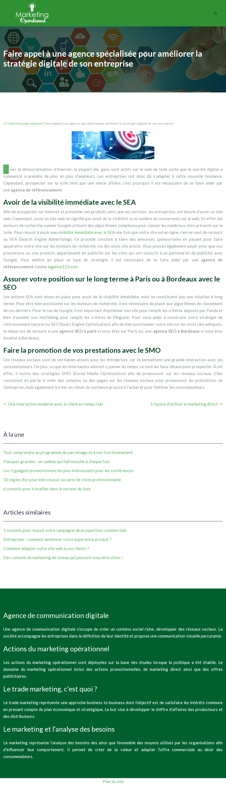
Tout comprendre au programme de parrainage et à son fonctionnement (68, 452)
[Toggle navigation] (215, 13)
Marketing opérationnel (25, 123)
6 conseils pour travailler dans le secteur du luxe (47, 488)
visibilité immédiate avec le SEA (86, 232)
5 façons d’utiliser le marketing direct (184, 403)
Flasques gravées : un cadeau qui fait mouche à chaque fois (56, 461)
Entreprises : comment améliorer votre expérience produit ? (57, 539)
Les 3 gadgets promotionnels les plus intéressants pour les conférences (68, 470)
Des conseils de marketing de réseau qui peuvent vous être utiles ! (63, 557)
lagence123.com (63, 266)
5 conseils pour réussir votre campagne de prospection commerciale (65, 530)
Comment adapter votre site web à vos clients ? (46, 548)
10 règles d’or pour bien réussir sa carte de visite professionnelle (62, 479)
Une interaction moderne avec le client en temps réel (55, 403)
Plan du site (113, 781)
